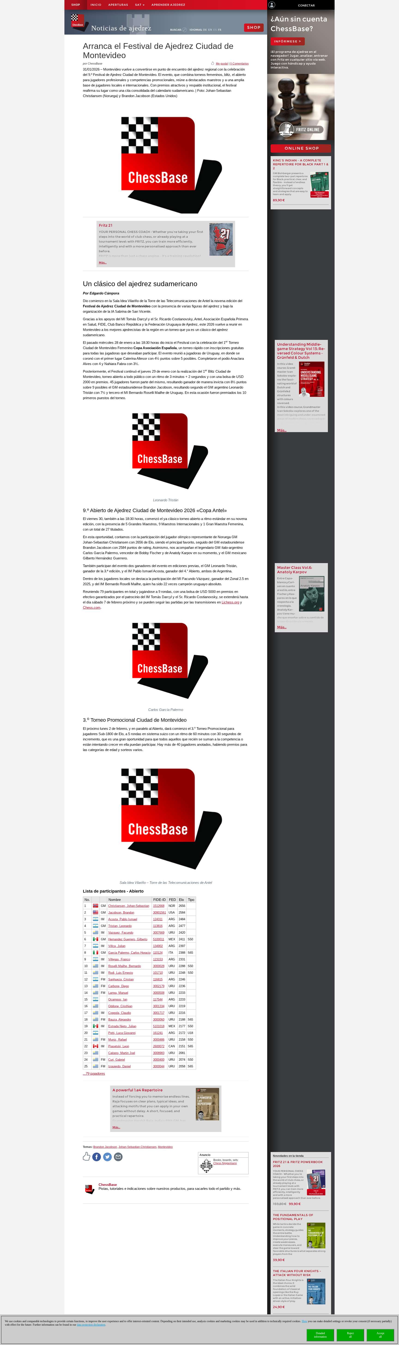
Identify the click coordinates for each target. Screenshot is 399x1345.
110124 (158, 952)
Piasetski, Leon (118, 1046)
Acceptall (380, 1335)
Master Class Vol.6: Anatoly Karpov (294, 569)
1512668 (158, 906)
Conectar (306, 5)
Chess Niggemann (225, 1163)
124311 (158, 919)
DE (205, 29)
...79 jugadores (94, 1073)
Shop (75, 4)
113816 (158, 926)
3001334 (158, 1006)
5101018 (158, 1026)
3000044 (158, 1066)
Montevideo (165, 1147)
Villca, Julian (116, 946)
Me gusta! (222, 63)
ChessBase (108, 1185)
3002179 (158, 986)
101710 (158, 972)
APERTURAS (118, 4)
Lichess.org (230, 602)
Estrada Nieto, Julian (122, 1026)
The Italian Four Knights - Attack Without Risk (297, 1273)
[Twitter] (108, 1156)
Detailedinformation (320, 1335)
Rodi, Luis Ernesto (120, 972)
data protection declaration (91, 1324)
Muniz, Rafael (117, 1039)
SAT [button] (138, 4)
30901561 (159, 912)
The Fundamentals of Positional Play (293, 1217)
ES (215, 29)
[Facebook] (97, 1156)
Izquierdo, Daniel (119, 1066)
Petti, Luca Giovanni (122, 1033)
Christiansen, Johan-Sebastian (128, 906)
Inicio (96, 4)
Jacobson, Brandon (121, 912)
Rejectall (350, 1335)
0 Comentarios (239, 63)
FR (219, 29)
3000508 (158, 993)
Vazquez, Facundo (120, 932)
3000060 (158, 1019)
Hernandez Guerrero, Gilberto (127, 939)
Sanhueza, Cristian (121, 979)
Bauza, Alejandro (119, 1019)
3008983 (158, 1053)
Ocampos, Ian (117, 999)
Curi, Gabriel (116, 1059)
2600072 (158, 1046)
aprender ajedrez (168, 4)
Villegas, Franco (119, 959)
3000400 (158, 1059)
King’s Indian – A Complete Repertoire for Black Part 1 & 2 (301, 164)
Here (304, 1321)
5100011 (158, 939)
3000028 (158, 966)
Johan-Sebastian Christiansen (137, 1147)
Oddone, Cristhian (120, 1006)
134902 (158, 946)
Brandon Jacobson (105, 1147)
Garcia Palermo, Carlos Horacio (129, 952)
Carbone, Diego (118, 986)
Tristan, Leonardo (120, 926)
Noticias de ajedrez (121, 28)
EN (210, 29)
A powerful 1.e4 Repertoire (137, 1090)
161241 (158, 1033)
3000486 (158, 1039)
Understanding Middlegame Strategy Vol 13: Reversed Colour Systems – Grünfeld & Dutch (301, 351)
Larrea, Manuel (118, 993)
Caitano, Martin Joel (121, 1053)
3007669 (158, 932)
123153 (158, 959)
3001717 (158, 1013)
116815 (158, 979)
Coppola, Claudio (119, 1013)
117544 (158, 999)
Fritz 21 (105, 225)
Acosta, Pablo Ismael (122, 919)
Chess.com (91, 607)
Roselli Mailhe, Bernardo (124, 966)
